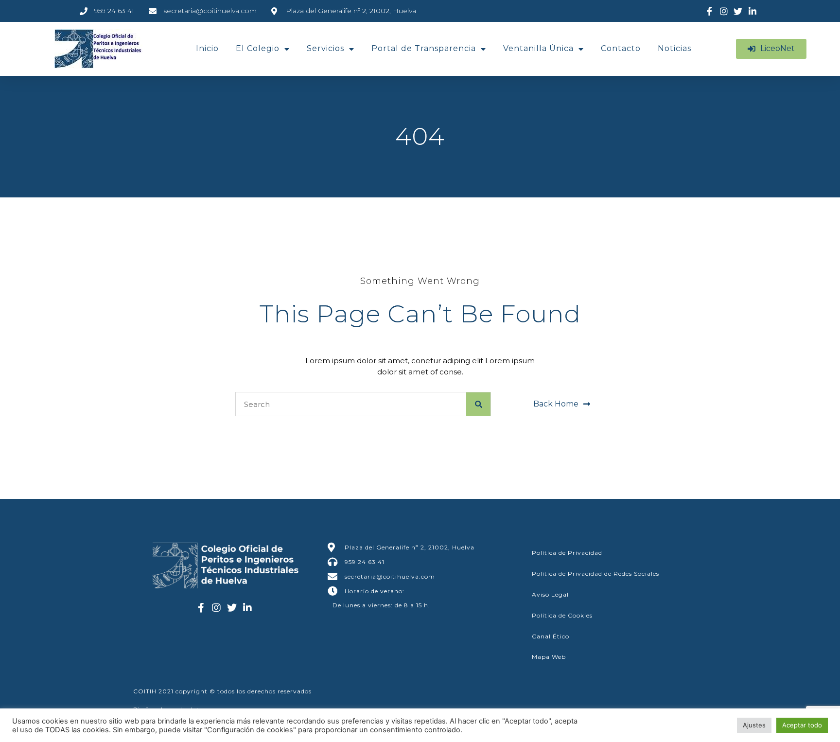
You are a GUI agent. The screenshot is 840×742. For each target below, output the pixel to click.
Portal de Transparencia (423, 48)
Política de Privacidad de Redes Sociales (595, 573)
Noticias (674, 48)
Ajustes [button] (754, 725)
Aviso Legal (550, 594)
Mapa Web (549, 656)
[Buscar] (478, 404)
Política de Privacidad (567, 552)
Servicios (325, 48)
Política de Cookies (562, 615)
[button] (771, 49)
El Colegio (258, 48)
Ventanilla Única (538, 48)
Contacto (621, 48)
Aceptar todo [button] (802, 725)
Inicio (207, 48)
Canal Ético (550, 636)
